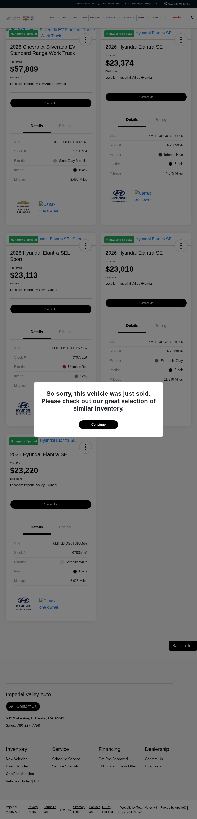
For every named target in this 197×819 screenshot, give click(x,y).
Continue (98, 424)
